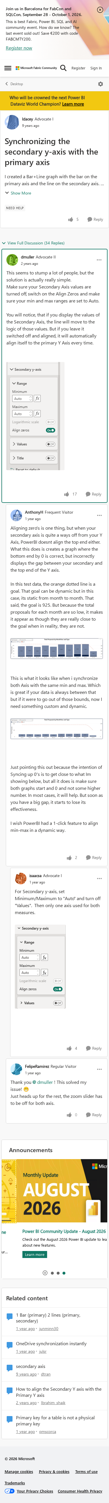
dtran (46, 1374)
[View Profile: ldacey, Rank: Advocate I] (12, 122)
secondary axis (30, 1366)
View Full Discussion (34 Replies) (36, 243)
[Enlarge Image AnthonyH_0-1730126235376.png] (56, 648)
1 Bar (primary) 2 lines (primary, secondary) (48, 1318)
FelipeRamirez (37, 1066)
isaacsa (35, 875)
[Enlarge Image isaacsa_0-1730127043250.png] (40, 967)
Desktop (16, 84)
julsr (43, 1351)
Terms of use (86, 1471)
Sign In (96, 67)
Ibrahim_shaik (53, 1402)
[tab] (52, 1273)
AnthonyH (34, 512)
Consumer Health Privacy (80, 1490)
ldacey (27, 119)
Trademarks (15, 1482)
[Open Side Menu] (7, 68)
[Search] (63, 67)
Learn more (73, 104)
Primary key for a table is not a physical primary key (55, 1421)
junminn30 (48, 1328)
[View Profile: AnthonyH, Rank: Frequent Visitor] (16, 515)
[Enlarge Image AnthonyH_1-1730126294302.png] (56, 728)
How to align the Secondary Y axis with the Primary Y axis (58, 1392)
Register (78, 67)
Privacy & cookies (54, 1471)
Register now (19, 48)
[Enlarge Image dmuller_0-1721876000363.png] (35, 416)
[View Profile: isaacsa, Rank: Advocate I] (20, 878)
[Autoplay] (45, 1273)
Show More (21, 193)
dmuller (27, 257)
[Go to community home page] (36, 68)
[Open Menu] (101, 84)
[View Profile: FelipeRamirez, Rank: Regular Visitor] (16, 1069)
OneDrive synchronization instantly (51, 1343)
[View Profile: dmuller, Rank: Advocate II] (12, 260)
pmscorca (47, 1431)
